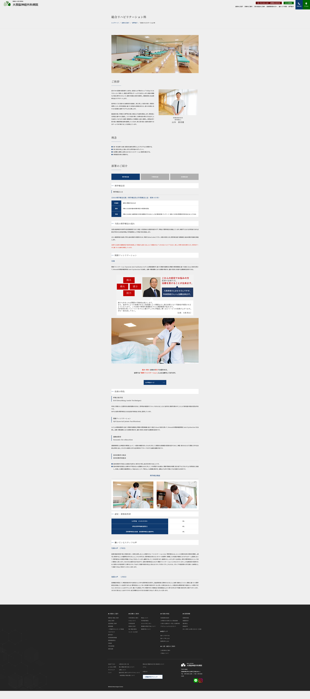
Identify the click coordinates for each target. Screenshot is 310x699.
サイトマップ (111, 670)
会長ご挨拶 (111, 620)
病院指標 (110, 649)
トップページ (115, 23)
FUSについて (132, 620)
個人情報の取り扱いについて (126, 667)
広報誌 (110, 643)
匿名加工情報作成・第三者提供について (153, 664)
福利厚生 (185, 623)
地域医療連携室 (112, 637)
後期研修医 (186, 618)
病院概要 (110, 626)
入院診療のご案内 (165, 650)
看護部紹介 (186, 620)
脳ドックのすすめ (165, 635)
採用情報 (289, 3)
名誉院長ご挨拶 (112, 623)
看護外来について (146, 629)
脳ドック (165, 631)
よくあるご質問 (112, 667)
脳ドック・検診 (283, 6)
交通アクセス (111, 664)
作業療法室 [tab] (155, 177)
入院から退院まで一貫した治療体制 (170, 623)
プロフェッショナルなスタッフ (168, 626)
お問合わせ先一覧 (124, 664)
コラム (144, 667)
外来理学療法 (145, 620)
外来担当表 (132, 623)
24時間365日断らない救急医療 (169, 620)
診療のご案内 (248, 6)
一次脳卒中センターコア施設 (116, 629)
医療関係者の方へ (272, 6)
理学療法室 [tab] (125, 177)
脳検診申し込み (164, 641)
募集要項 (185, 626)
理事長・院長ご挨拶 (113, 618)
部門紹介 (291, 6)
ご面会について (164, 653)
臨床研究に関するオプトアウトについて (129, 672)
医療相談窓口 (112, 640)
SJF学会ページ (149, 382)
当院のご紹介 (239, 6)
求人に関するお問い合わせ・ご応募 (192, 629)
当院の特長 (165, 614)
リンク (109, 672)
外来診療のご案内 (133, 618)
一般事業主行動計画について (127, 675)
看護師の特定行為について (148, 626)
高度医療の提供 (164, 618)
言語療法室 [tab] (184, 177)
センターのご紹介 (133, 632)
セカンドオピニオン (146, 623)
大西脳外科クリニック (151, 677)
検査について (144, 618)
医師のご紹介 (132, 626)
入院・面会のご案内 (259, 6)
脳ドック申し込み (165, 638)
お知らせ (145, 671)
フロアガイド (111, 632)
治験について (122, 670)
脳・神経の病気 (133, 629)
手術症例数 (111, 646)
